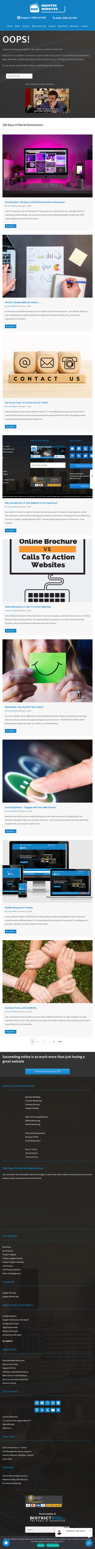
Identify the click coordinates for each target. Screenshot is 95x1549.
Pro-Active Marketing (11, 1483)
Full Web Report (9, 1316)
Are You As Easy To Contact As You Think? (26, 402)
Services (26, 26)
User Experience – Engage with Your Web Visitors (30, 807)
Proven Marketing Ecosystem (15, 1475)
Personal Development (35, 1133)
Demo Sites (7, 1459)
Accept (41, 1545)
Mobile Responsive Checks (19, 907)
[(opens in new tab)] (47, 166)
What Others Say (39, 26)
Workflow (6, 1247)
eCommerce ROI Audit (11, 1335)
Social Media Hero (33, 1140)
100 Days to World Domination (15, 1372)
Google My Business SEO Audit (15, 1319)
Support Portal (9, 1368)
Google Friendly (32, 1108)
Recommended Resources (13, 1360)
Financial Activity (32, 1104)
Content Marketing (33, 1100)
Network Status (9, 1383)
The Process (7, 1266)
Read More (11, 226)
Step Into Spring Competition (15, 1379)
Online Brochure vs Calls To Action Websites (28, 606)
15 (54, 1041)
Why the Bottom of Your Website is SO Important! (31, 502)
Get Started (7, 1251)
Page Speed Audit (10, 1327)
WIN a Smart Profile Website (14, 1375)
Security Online (31, 1137)
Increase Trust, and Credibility (21, 1007)
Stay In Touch (31, 1149)
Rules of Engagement (11, 1273)
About (17, 26)
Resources (74, 26)
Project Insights (9, 1254)
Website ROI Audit (10, 1331)
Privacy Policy (52, 1545)
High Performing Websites (36, 1117)
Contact (84, 26)
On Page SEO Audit (10, 1323)
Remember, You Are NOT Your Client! (24, 706)
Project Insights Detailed (13, 1262)
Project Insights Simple (12, 1258)
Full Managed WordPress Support (17, 1451)
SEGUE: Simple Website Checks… (22, 302)
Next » (60, 1041)
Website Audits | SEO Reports (15, 1479)
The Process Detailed (11, 1269)
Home (9, 26)
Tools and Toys (31, 1157)
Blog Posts (62, 26)
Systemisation (31, 1153)
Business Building (32, 1097)
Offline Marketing (32, 1120)
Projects (52, 26)
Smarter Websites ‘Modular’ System (18, 1455)
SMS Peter (7, 1428)
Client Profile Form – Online (14, 1447)
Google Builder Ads (10, 1296)
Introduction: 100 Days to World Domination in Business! (35, 202)
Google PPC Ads (9, 1293)
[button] (30, 18)
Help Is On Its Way (10, 1364)
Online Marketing (32, 1124)
